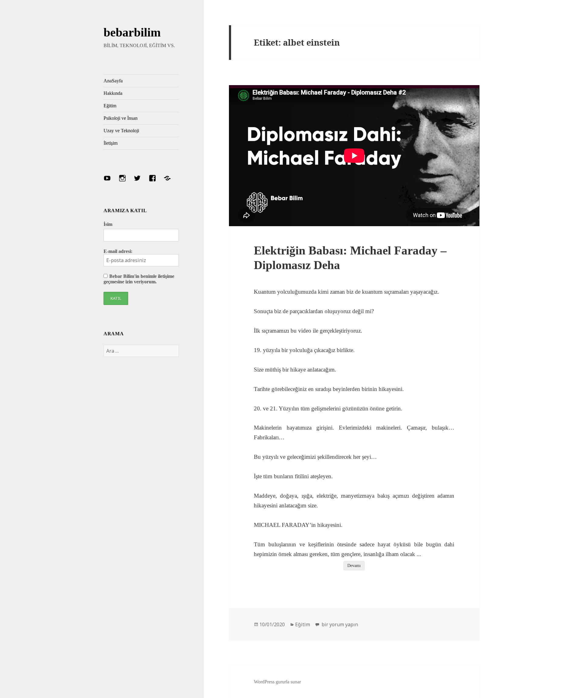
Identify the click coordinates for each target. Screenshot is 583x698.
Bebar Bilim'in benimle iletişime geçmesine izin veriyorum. (139, 279)
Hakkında (113, 93)
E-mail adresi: (118, 251)
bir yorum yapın (339, 624)
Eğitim (110, 105)
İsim (108, 224)
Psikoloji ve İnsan (121, 118)
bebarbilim (132, 32)
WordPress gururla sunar (277, 681)
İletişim (111, 143)
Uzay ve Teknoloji (121, 130)
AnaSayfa (113, 80)
